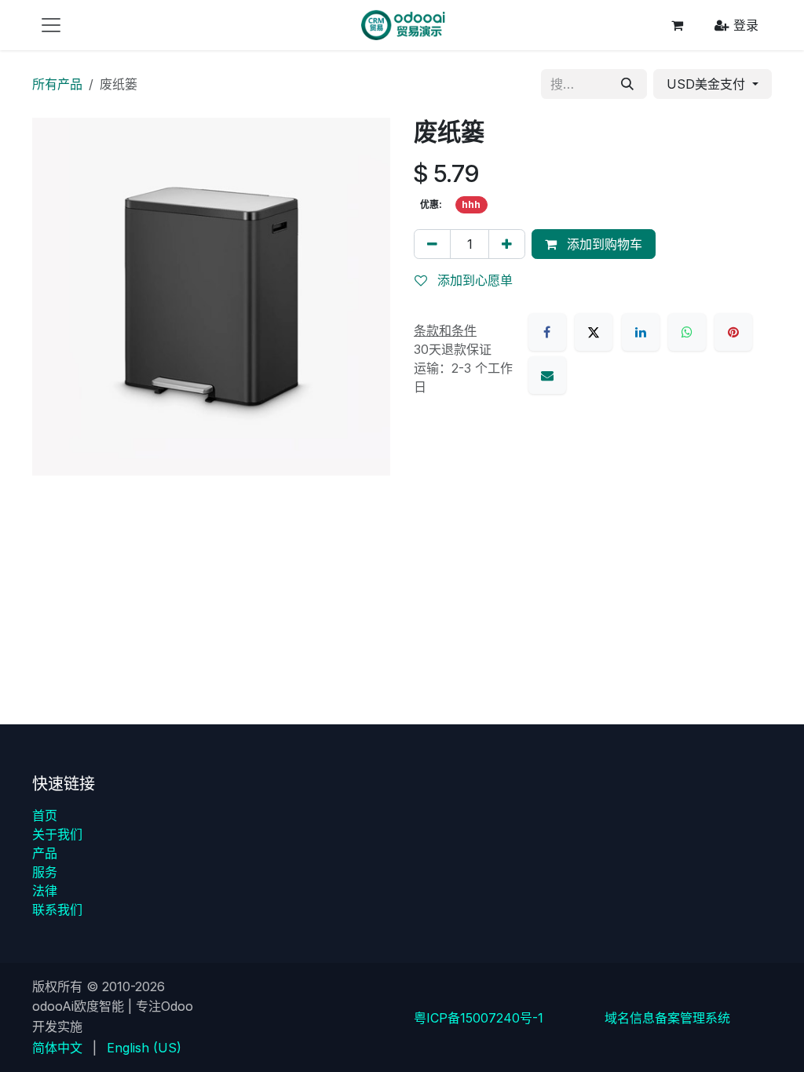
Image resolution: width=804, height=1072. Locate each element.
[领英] (641, 332)
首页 (44, 815)
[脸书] (547, 332)
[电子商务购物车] (676, 25)
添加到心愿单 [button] (473, 280)
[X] (593, 332)
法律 (44, 891)
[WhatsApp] (687, 332)
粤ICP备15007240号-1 (478, 1018)
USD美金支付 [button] (708, 84)
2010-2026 (133, 986)
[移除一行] (432, 244)
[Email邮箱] (547, 375)
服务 (44, 872)
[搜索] (627, 84)
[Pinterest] (733, 332)
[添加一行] (506, 244)
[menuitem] (57, 1047)
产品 (44, 853)
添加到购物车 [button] (602, 244)
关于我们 (57, 834)
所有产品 (57, 84)
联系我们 (57, 909)
